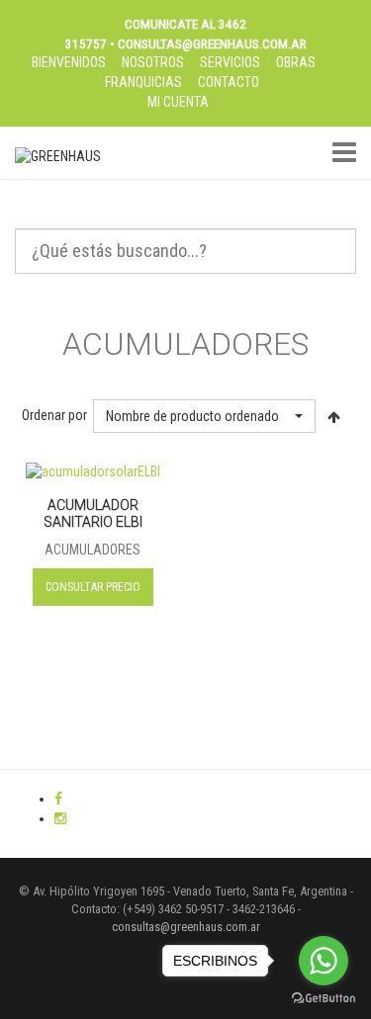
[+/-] (334, 416)
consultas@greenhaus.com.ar (186, 926)
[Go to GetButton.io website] (323, 998)
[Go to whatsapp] (323, 960)
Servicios (230, 62)
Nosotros (153, 62)
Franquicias (143, 82)
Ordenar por (54, 415)
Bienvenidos (69, 62)
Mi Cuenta (178, 102)
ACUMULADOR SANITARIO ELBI (93, 514)
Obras (296, 62)
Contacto (228, 82)
